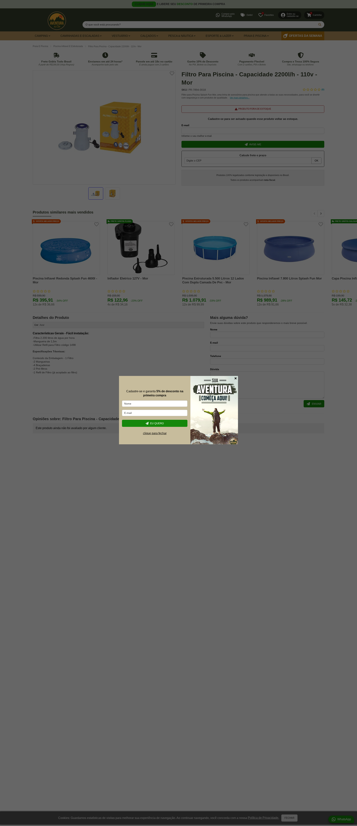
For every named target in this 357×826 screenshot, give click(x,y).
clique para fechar (155, 433)
